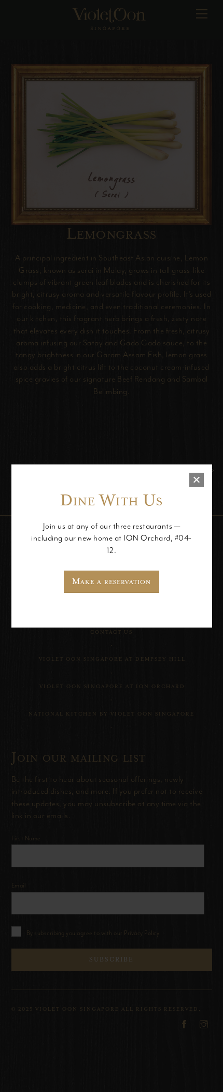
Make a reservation (111, 581)
